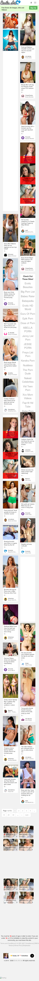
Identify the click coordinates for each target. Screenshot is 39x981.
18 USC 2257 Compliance (24, 943)
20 (8, 815)
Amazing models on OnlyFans (16, 411)
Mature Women (12, 256)
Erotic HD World (27, 307)
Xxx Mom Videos (28, 396)
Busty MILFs (11, 304)
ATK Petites (28, 720)
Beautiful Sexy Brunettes (15, 552)
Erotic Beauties (28, 285)
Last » (27, 815)
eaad (26, 230)
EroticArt (27, 551)
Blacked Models (29, 138)
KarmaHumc (11, 409)
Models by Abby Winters (32, 232)
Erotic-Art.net (18, 960)
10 (4, 815)
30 (13, 815)
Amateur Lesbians (30, 451)
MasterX (27, 478)
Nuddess (28, 365)
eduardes (27, 450)
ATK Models (28, 719)
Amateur (10, 638)
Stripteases (26, 945)
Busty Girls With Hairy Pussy (16, 600)
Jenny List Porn (27, 337)
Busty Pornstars (12, 334)
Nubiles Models (12, 760)
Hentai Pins (18, 945)
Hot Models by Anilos (31, 802)
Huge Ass (10, 791)
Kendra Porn (28, 360)
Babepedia (28, 301)
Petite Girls (28, 514)
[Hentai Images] (10, 20)
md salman (28, 56)
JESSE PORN (28, 345)
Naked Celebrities (28, 379)
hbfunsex (10, 254)
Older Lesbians (29, 759)
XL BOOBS (11, 333)
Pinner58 (27, 137)
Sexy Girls (28, 553)
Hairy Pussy (28, 665)
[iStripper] (10, 40)
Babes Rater (28, 296)
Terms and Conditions (7, 943)
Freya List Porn (27, 354)
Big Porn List (28, 291)
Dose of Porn (28, 323)
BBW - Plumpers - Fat (14, 712)
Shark (26, 663)
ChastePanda (29, 95)
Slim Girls (28, 480)
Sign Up (33, 8)
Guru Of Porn (27, 313)
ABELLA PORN (27, 329)
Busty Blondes (29, 97)
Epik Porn (27, 318)
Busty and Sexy (12, 521)
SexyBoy (10, 373)
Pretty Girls (28, 58)
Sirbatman (11, 598)
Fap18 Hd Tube (27, 404)
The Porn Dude (28, 371)
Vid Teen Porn (28, 388)
